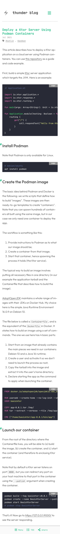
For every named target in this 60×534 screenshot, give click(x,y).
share (44, 530)
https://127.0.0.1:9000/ (38, 515)
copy (53, 86)
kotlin (10, 41)
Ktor (27, 73)
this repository (33, 58)
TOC (31, 530)
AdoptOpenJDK (11, 298)
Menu (20, 530)
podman (22, 41)
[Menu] (49, 14)
